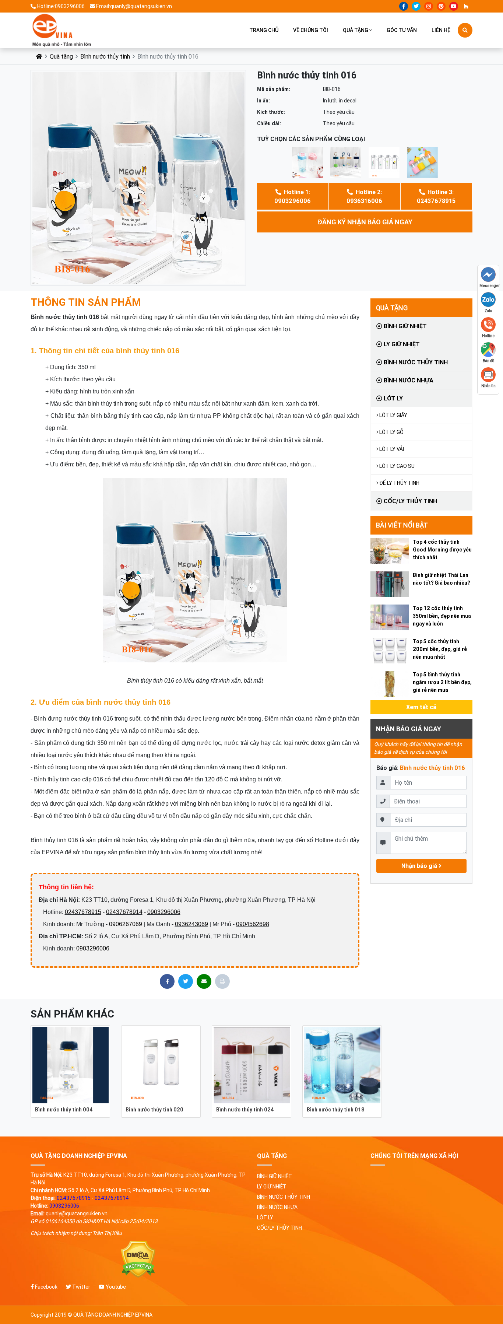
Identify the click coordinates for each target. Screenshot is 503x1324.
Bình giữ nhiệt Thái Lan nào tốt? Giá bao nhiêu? (441, 579)
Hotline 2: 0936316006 (364, 196)
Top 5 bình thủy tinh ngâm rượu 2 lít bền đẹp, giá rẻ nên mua (442, 682)
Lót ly (392, 398)
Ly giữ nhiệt (401, 344)
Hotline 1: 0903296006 (292, 196)
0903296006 (163, 912)
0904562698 (252, 924)
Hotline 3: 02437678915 (436, 196)
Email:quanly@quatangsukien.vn (134, 6)
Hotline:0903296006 (61, 6)
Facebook (45, 1286)
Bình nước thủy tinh (105, 56)
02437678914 (124, 912)
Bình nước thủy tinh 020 (154, 1109)
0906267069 (125, 924)
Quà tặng (355, 30)
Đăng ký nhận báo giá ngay (364, 222)
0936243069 (191, 924)
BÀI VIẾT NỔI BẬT (402, 525)
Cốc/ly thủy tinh (409, 501)
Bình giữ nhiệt (404, 326)
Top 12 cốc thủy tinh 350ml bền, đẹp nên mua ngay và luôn (442, 616)
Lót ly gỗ (391, 432)
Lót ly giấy (393, 415)
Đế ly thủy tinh (399, 483)
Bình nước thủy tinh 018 (336, 1109)
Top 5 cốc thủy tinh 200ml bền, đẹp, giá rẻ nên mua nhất (440, 649)
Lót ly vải (391, 449)
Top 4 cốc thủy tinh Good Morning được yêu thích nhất (442, 550)
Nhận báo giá (420, 865)
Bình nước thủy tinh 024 (245, 1109)
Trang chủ (263, 30)
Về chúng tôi (310, 30)
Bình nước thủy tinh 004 (64, 1109)
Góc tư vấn (402, 30)
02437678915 (83, 912)
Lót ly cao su (397, 466)
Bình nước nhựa (407, 380)
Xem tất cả (421, 707)
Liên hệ (441, 30)
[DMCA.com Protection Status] (138, 1259)
